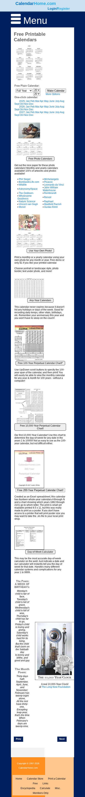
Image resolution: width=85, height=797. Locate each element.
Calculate (45, 788)
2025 (22, 101)
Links (45, 783)
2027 (22, 112)
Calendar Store (35, 778)
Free (35, 783)
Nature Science (27, 201)
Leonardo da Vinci (54, 184)
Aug (62, 101)
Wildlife (23, 184)
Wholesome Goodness (24, 197)
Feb (32, 101)
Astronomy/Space (28, 189)
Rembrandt (50, 193)
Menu (34, 20)
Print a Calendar (57, 778)
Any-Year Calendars (40, 300)
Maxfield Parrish (52, 204)
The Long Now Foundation (56, 687)
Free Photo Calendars (40, 158)
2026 (22, 106)
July (57, 101)
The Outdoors (26, 193)
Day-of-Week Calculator (40, 551)
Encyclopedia (28, 788)
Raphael (48, 201)
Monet (22, 207)
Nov (26, 104)
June (52, 101)
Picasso (48, 182)
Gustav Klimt (51, 207)
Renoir (47, 197)
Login (52, 8)
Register (63, 8)
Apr (41, 101)
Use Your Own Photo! (40, 250)
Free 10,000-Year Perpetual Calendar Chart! (40, 427)
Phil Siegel (24, 179)
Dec (31, 104)
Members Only (40, 793)
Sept (16, 104)
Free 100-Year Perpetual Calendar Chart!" (40, 363)
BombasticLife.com (29, 182)
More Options (53, 94)
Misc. (57, 788)
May (46, 101)
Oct (22, 104)
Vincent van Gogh (28, 204)
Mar (37, 101)
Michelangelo (51, 179)
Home (19, 778)
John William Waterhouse (50, 189)
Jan (28, 101)
